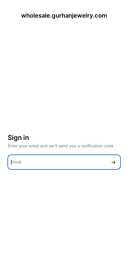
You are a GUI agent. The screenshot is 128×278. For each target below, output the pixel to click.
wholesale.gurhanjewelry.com (64, 15)
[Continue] (113, 162)
